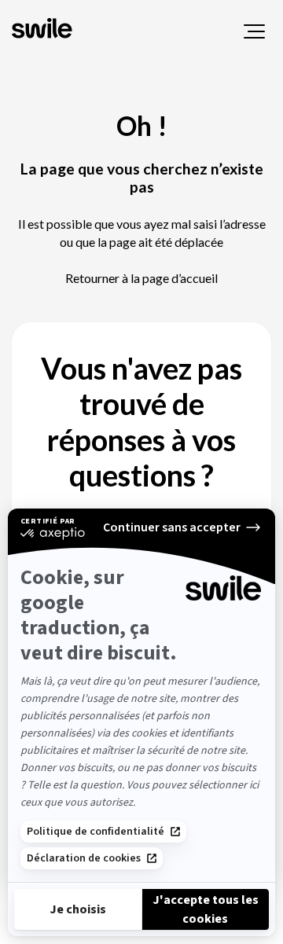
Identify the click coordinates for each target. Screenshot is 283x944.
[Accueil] (43, 30)
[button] (254, 31)
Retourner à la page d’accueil (141, 277)
